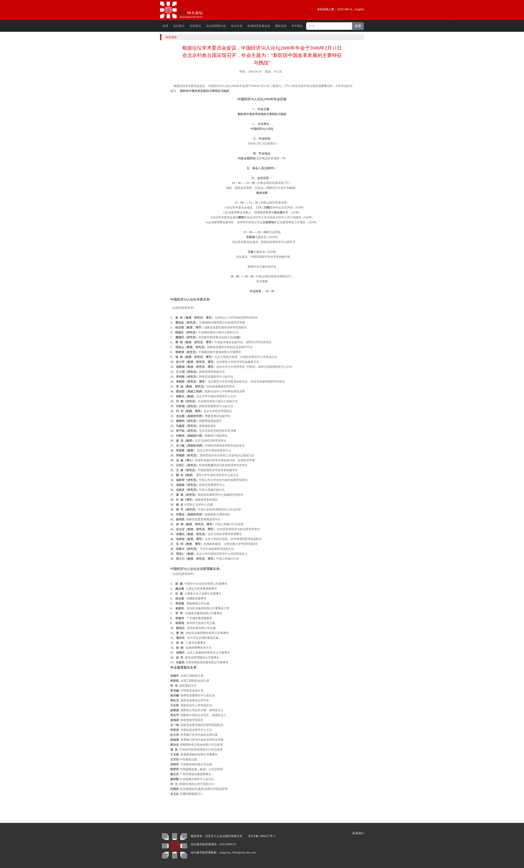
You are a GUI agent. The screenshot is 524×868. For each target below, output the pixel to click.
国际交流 (281, 25)
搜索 (358, 26)
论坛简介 (179, 25)
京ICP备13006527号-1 (261, 836)
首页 (165, 25)
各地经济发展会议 (258, 25)
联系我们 (358, 833)
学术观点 (297, 25)
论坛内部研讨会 (216, 25)
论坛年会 (236, 25)
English (359, 9)
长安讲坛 (195, 25)
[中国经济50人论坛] (186, 10)
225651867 (343, 9)
